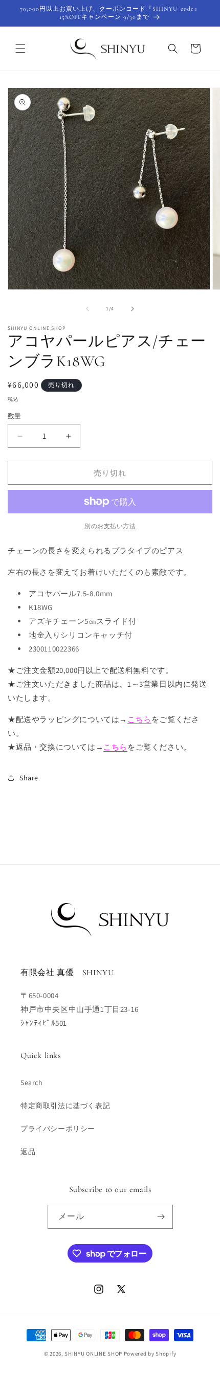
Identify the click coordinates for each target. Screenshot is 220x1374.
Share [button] (28, 777)
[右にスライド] (132, 309)
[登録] (161, 1217)
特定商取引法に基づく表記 (65, 1105)
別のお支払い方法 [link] (110, 526)
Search (31, 1082)
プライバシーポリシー (57, 1128)
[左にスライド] (87, 309)
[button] (20, 48)
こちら (115, 747)
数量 (14, 416)
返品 (27, 1151)
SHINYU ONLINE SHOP (93, 1353)
